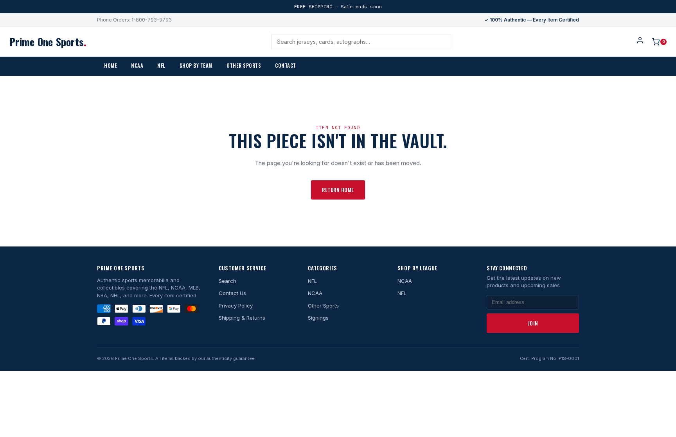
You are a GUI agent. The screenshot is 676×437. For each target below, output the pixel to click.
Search (227, 281)
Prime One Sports (47, 41)
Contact (285, 65)
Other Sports (244, 65)
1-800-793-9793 (151, 20)
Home (110, 65)
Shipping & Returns (242, 318)
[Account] (640, 41)
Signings (318, 318)
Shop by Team (196, 65)
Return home (338, 190)
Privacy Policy (236, 305)
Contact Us (232, 293)
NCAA (137, 65)
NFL (161, 65)
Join (533, 323)
